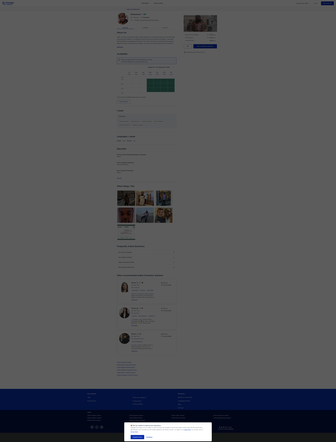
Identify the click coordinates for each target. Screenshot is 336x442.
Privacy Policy (134, 432)
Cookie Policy (187, 430)
